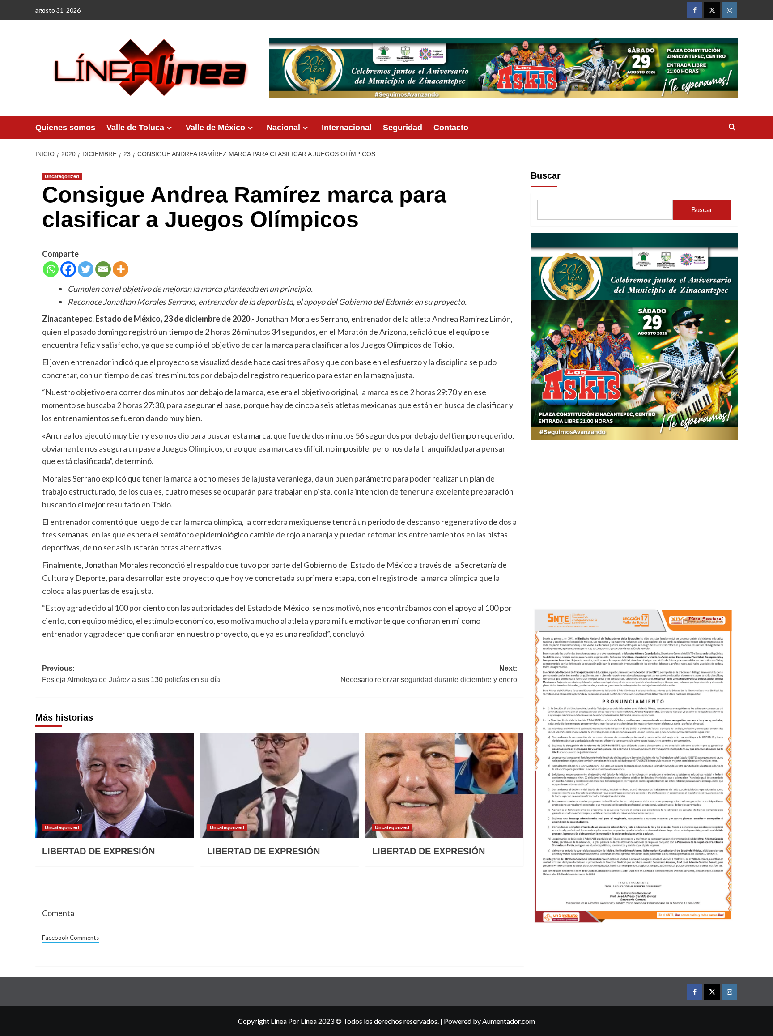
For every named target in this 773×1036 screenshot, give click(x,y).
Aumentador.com (508, 1021)
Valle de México (215, 127)
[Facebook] (68, 269)
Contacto (450, 127)
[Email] (103, 269)
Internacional (347, 127)
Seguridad (402, 127)
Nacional (283, 127)
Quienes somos (65, 127)
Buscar (546, 175)
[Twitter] (85, 269)
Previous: (131, 674)
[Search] (732, 127)
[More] (120, 269)
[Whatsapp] (51, 269)
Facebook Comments (70, 937)
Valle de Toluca (135, 127)
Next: (428, 674)
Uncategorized (62, 176)
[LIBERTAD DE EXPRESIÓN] (114, 785)
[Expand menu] (169, 128)
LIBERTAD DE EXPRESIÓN (98, 851)
